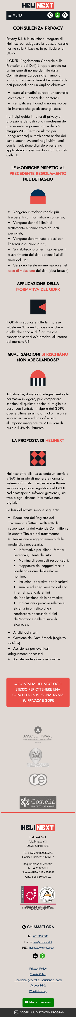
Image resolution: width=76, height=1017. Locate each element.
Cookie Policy (38, 974)
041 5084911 (41, 936)
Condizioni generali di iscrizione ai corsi (38, 980)
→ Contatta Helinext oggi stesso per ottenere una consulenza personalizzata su (38, 692)
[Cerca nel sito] (65, 15)
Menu (17, 15)
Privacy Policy (38, 968)
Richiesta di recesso (38, 1002)
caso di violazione (21, 270)
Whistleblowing (38, 991)
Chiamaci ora (40, 927)
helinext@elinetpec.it (41, 947)
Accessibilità (38, 985)
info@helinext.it (43, 942)
